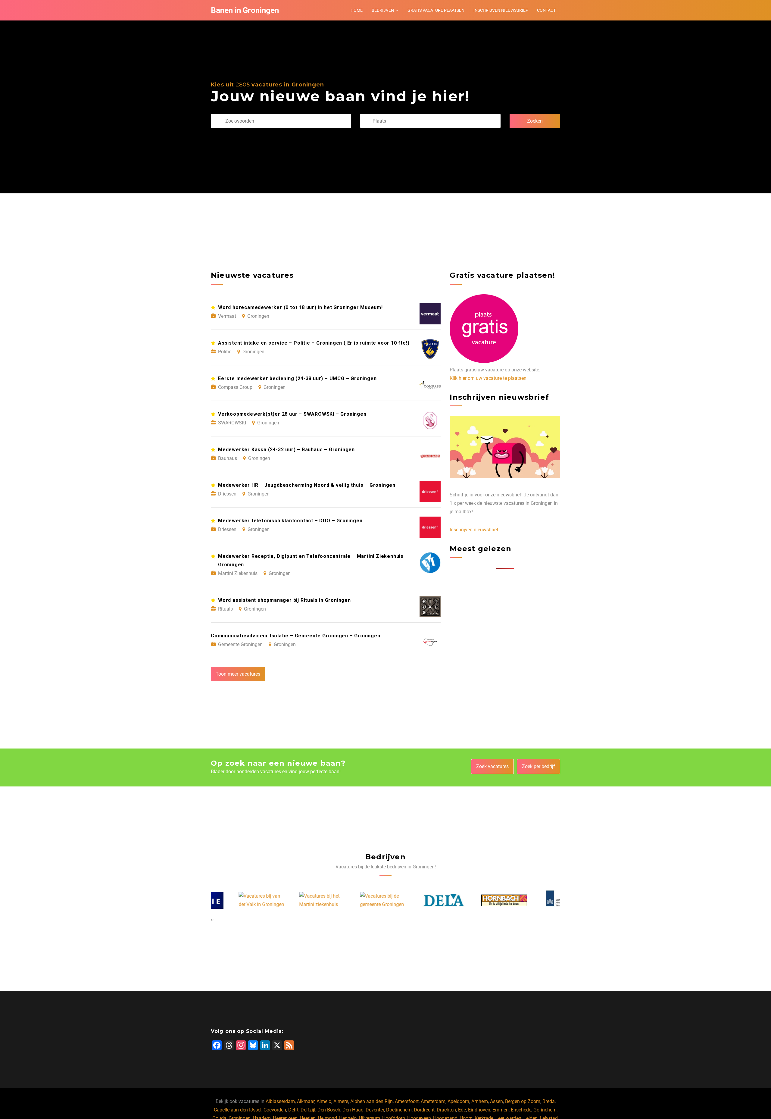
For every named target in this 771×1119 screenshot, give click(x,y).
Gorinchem (545, 1110)
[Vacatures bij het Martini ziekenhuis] (294, 900)
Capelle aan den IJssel (237, 1110)
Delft (293, 1110)
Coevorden (275, 1110)
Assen (496, 1101)
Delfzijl (308, 1110)
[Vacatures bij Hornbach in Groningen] (477, 900)
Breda (548, 1101)
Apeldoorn (458, 1101)
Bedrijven (383, 10)
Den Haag (353, 1110)
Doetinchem (399, 1110)
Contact (546, 10)
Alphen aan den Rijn (371, 1101)
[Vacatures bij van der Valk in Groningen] (234, 900)
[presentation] (211, 919)
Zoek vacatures (492, 766)
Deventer (375, 1110)
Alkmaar (305, 1101)
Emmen (500, 1110)
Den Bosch (328, 1110)
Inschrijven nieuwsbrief (500, 10)
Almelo (324, 1101)
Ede (462, 1110)
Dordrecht (424, 1110)
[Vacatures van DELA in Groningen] (416, 900)
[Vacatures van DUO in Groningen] (537, 900)
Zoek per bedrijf (538, 766)
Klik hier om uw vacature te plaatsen (488, 378)
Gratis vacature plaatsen (435, 10)
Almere (340, 1101)
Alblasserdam (280, 1101)
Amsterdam (433, 1101)
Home (357, 10)
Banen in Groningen (245, 10)
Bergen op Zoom (522, 1101)
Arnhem (479, 1101)
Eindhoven (479, 1110)
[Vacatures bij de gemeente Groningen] (355, 900)
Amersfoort (407, 1101)
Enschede (521, 1110)
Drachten (446, 1110)
